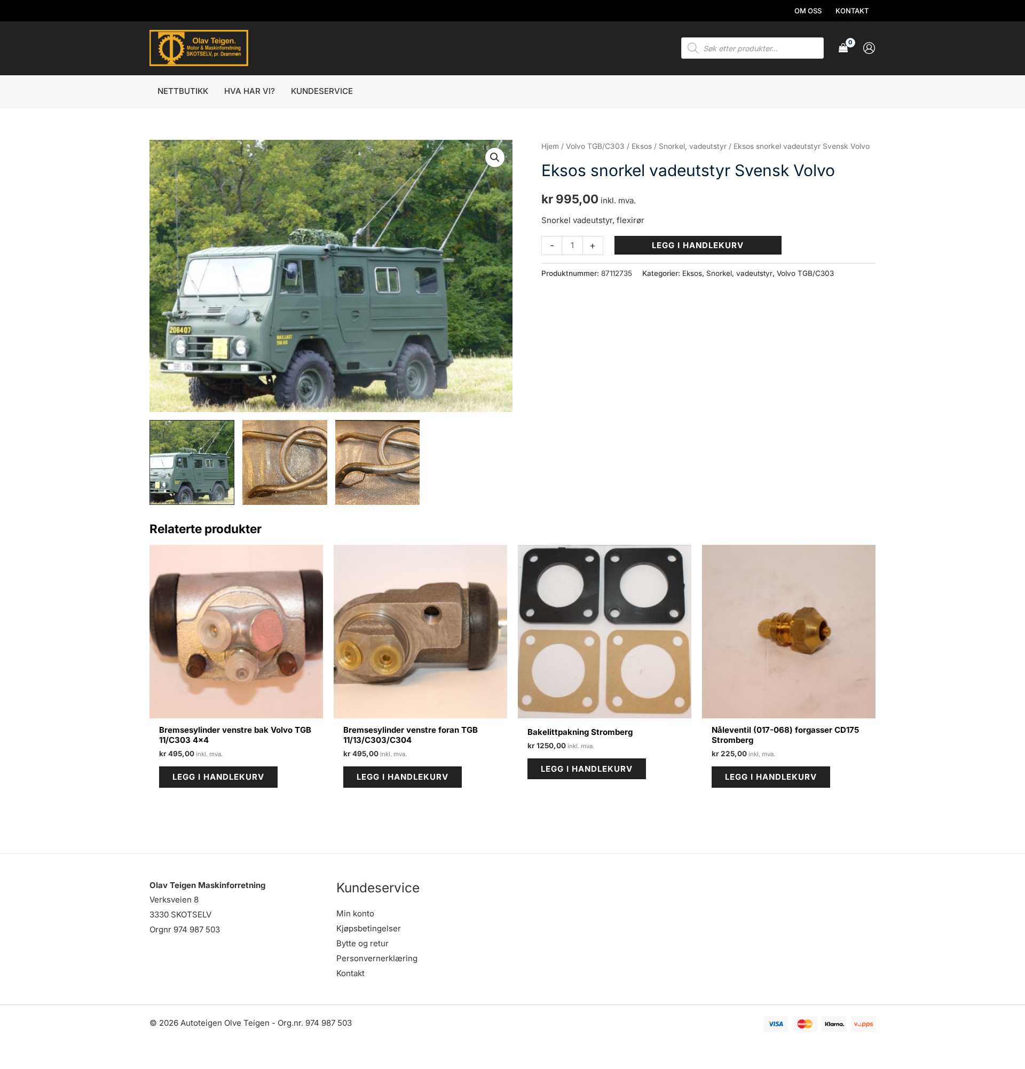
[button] (494, 157)
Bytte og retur (362, 943)
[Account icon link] (869, 48)
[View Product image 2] (284, 462)
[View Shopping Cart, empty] (843, 48)
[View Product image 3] (377, 462)
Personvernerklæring (376, 958)
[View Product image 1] (191, 462)
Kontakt (350, 973)
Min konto (355, 913)
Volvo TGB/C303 (595, 146)
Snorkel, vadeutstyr (693, 146)
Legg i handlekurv (698, 245)
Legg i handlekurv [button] (218, 777)
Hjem (550, 146)
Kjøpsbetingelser (368, 928)
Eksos (642, 146)
